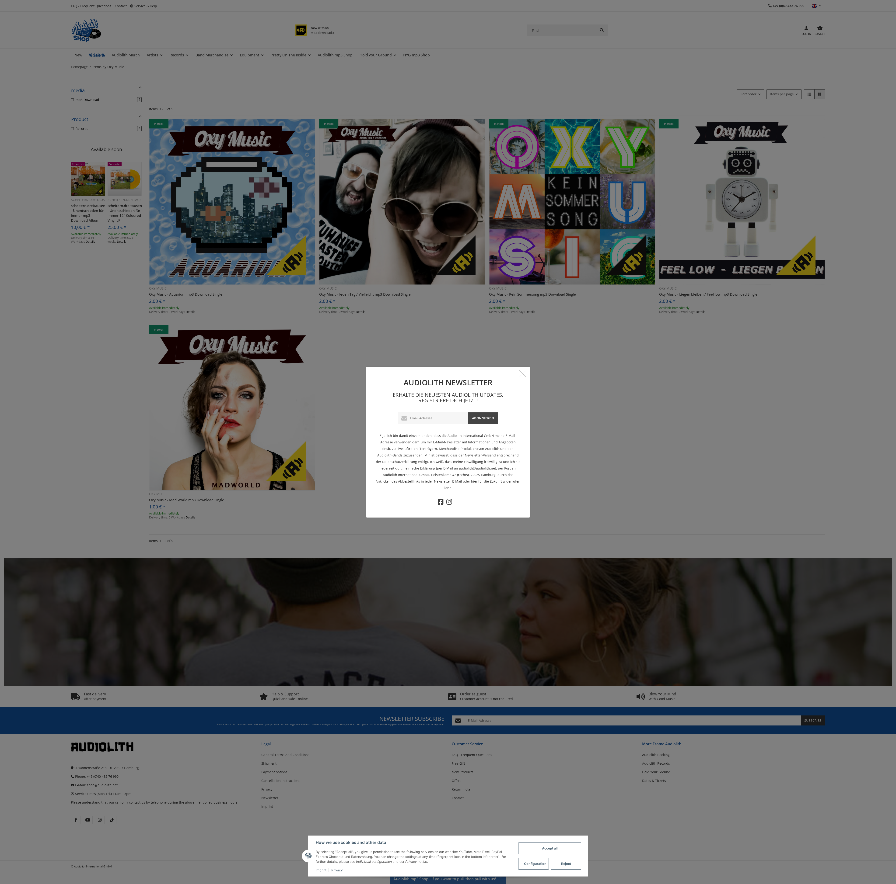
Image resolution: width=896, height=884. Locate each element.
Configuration (535, 864)
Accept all (550, 848)
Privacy (337, 870)
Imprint (321, 870)
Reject (566, 864)
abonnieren (483, 418)
